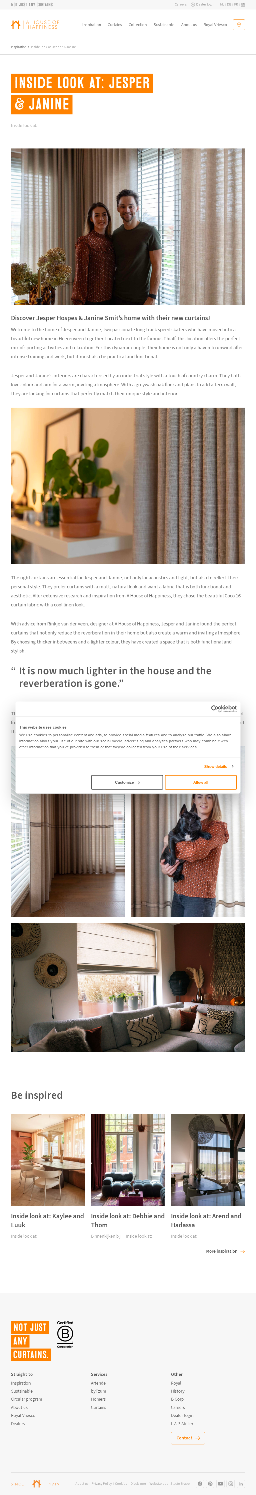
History (177, 1391)
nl (222, 5)
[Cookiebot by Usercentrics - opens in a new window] (215, 709)
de (229, 5)
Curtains (115, 24)
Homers (98, 1399)
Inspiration (91, 24)
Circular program (26, 1399)
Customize (124, 782)
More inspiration (222, 1251)
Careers (181, 5)
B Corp (177, 1399)
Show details (215, 766)
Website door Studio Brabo (170, 1484)
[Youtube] (220, 1484)
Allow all (200, 782)
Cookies (121, 1484)
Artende (98, 1383)
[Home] (35, 25)
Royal (176, 1383)
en (243, 5)
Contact (184, 1438)
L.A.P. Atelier (182, 1424)
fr (236, 5)
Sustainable (164, 24)
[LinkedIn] (241, 1484)
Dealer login (205, 5)
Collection (138, 24)
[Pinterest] (210, 1484)
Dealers (18, 1424)
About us (189, 24)
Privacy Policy (102, 1484)
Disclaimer (138, 1484)
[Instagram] (200, 1484)
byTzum (98, 1391)
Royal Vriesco (215, 24)
